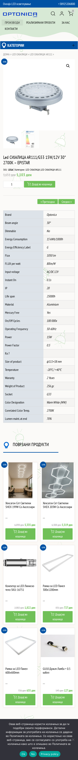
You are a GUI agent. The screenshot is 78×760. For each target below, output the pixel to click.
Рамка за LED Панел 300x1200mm (54, 588)
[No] (73, 739)
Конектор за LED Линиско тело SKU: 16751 (19, 588)
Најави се (61, 13)
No (33, 754)
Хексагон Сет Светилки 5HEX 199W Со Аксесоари (20, 505)
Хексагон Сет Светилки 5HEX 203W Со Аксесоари (57, 505)
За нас (66, 22)
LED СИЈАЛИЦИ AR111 (41, 54)
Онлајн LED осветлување (17, 4)
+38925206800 (66, 4)
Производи (12, 22)
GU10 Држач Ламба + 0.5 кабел (56, 670)
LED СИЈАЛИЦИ (19, 54)
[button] (68, 65)
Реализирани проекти (40, 22)
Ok (23, 754)
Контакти (11, 29)
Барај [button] (53, 13)
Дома (6, 54)
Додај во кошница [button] (21, 533)
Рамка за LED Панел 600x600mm (16, 670)
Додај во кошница (42, 184)
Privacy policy (49, 754)
